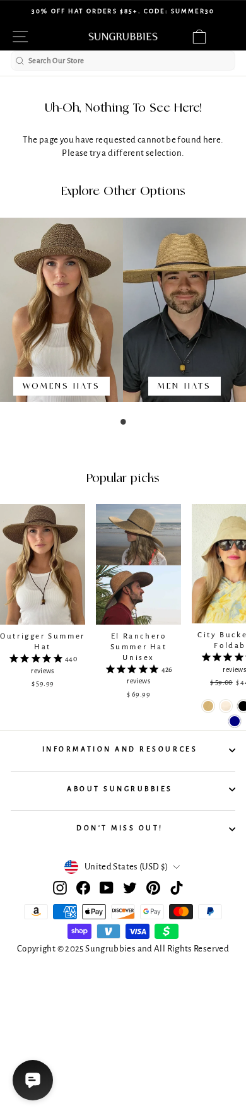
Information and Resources (119, 749)
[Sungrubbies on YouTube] (107, 888)
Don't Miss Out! (119, 828)
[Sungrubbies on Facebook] (83, 888)
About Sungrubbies (120, 789)
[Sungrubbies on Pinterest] (153, 888)
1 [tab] (123, 421)
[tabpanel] (61, 315)
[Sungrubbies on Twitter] (130, 888)
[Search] (20, 60)
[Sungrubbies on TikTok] (177, 888)
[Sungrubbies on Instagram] (60, 888)
